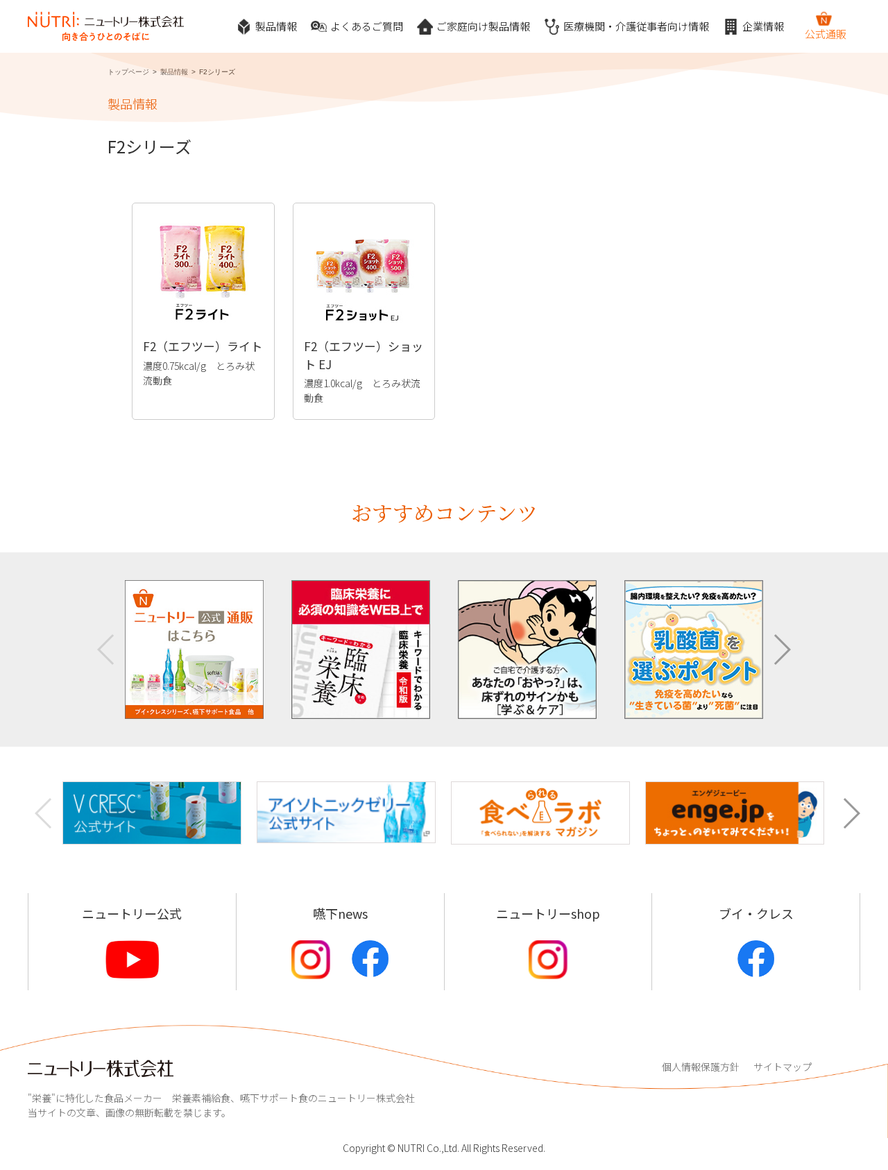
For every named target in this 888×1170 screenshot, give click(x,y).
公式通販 (825, 33)
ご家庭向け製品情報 (483, 26)
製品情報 (276, 26)
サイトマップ (782, 1067)
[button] (781, 649)
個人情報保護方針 (701, 1067)
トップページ (128, 72)
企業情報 (763, 26)
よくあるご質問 (366, 26)
